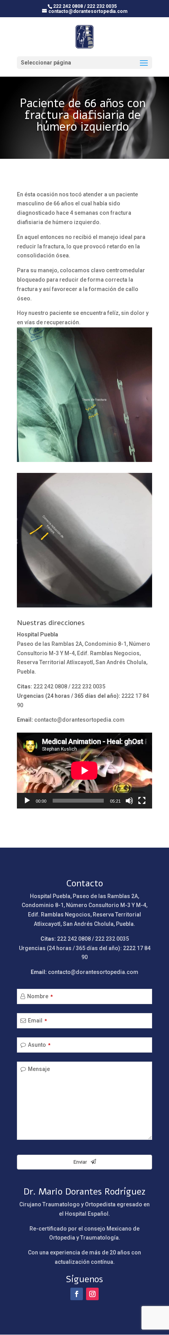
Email (37, 1020)
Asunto (39, 1045)
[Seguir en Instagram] (92, 1294)
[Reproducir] (27, 801)
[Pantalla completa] (142, 801)
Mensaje (39, 1069)
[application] (84, 771)
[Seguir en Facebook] (76, 1294)
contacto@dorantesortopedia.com (79, 720)
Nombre (40, 996)
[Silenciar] (129, 801)
